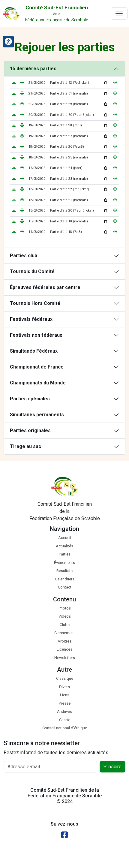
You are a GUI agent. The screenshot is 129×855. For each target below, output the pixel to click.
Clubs (65, 624)
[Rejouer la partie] (115, 83)
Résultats (64, 570)
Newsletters (64, 657)
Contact (64, 587)
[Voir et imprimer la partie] (22, 83)
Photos (64, 608)
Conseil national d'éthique (64, 728)
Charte (64, 720)
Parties (64, 554)
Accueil (64, 537)
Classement (64, 633)
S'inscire (113, 766)
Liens (64, 695)
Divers (64, 687)
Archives (64, 711)
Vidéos (64, 616)
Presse (64, 703)
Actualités (64, 546)
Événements (64, 562)
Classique (64, 678)
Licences (64, 649)
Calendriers (64, 579)
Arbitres (64, 641)
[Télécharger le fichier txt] (14, 83)
